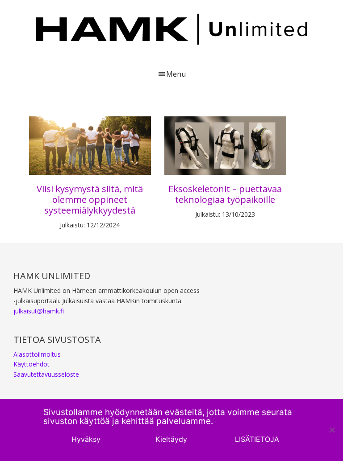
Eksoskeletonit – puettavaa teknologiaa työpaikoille (225, 194)
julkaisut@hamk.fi (38, 311)
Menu (176, 74)
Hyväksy (85, 439)
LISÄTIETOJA (257, 439)
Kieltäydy (171, 439)
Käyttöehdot (31, 364)
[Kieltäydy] (331, 429)
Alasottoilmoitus (37, 354)
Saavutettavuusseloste (46, 374)
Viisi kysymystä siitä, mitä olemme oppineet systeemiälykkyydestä (90, 199)
